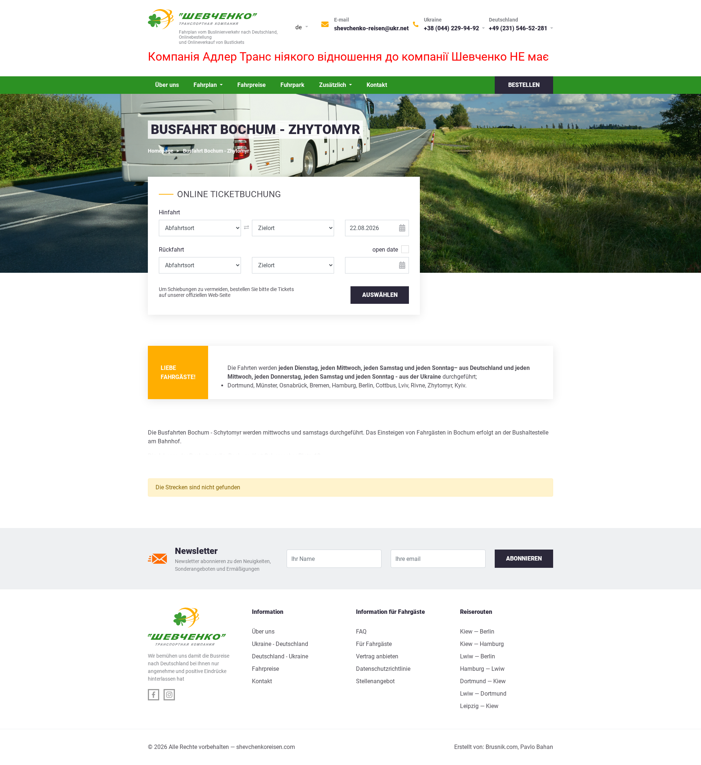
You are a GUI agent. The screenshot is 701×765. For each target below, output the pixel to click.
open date (385, 249)
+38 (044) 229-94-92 (452, 28)
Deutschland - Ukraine (280, 656)
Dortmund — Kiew (483, 681)
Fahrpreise (251, 84)
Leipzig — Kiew (479, 706)
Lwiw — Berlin (477, 656)
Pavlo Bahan (536, 746)
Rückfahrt (171, 249)
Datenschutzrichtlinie (383, 668)
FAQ (361, 631)
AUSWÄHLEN (380, 294)
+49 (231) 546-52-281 (519, 28)
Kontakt (377, 84)
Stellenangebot (375, 681)
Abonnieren (524, 558)
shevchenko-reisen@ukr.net (371, 28)
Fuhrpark (292, 84)
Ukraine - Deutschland (280, 643)
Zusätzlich (333, 84)
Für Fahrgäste (374, 643)
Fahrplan (206, 84)
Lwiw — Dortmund (483, 693)
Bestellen (524, 84)
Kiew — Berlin (477, 631)
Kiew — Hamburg (482, 643)
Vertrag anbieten (377, 656)
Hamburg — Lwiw (482, 668)
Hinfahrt (169, 212)
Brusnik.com (502, 746)
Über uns (167, 84)
